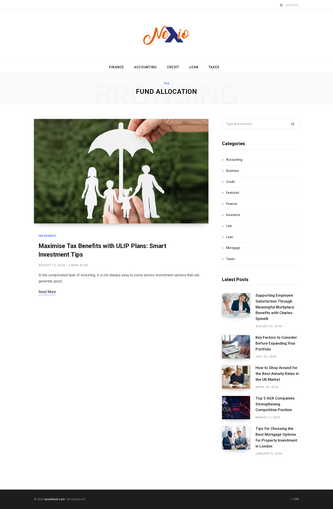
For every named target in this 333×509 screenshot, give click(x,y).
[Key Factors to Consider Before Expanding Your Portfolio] (239, 347)
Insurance (47, 235)
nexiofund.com (54, 499)
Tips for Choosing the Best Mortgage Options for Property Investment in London (276, 437)
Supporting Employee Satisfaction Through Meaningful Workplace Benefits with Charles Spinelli (275, 307)
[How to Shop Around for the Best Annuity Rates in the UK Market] (239, 377)
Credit (173, 67)
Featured (232, 192)
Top (296, 499)
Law (229, 226)
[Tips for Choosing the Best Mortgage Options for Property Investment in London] (239, 441)
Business (232, 171)
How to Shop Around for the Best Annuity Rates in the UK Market (277, 373)
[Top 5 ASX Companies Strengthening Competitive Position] (239, 407)
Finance (116, 67)
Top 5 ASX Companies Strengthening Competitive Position (275, 404)
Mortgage (233, 248)
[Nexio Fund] (166, 36)
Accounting (145, 67)
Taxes (214, 67)
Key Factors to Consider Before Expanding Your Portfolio (276, 343)
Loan (194, 67)
